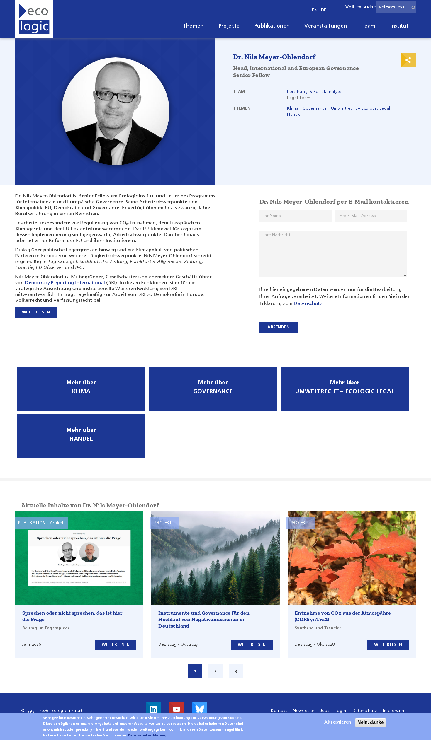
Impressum (393, 711)
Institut (399, 26)
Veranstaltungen (325, 26)
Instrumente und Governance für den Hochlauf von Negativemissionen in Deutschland (204, 619)
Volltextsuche (360, 7)
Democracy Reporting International (65, 283)
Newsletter (303, 711)
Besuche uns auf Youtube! (176, 709)
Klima (292, 108)
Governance (315, 108)
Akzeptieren (337, 722)
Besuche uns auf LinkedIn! (153, 709)
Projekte (229, 26)
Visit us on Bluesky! (199, 709)
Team (368, 26)
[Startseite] (34, 19)
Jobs (324, 711)
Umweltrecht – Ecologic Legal (361, 108)
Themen (193, 26)
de (324, 10)
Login (341, 711)
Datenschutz (308, 303)
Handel (294, 114)
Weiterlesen (116, 645)
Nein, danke (370, 722)
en (315, 10)
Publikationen (272, 26)
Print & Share (408, 60)
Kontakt (279, 711)
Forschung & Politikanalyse (314, 92)
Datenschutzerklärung (147, 735)
